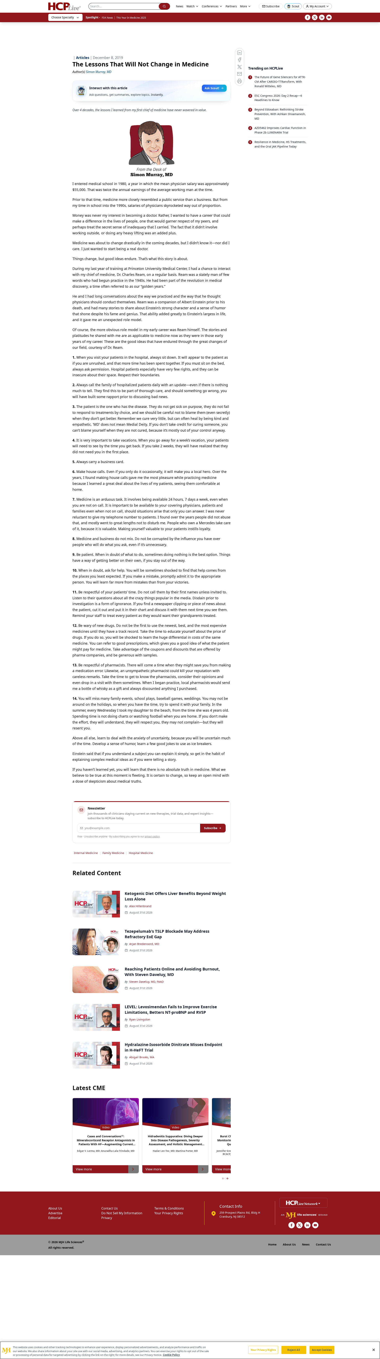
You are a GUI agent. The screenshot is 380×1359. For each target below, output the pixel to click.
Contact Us (109, 1208)
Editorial (54, 1218)
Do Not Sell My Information (121, 1213)
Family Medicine (113, 853)
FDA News (107, 17)
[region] (190, 1350)
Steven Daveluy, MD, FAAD (146, 982)
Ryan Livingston (139, 1019)
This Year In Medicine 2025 (131, 17)
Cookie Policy (171, 1355)
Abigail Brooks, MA (141, 1057)
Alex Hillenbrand (140, 906)
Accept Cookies (322, 1349)
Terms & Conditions (169, 1208)
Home (272, 1244)
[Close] (373, 1349)
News (179, 6)
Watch (190, 6)
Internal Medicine (86, 853)
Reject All (293, 1349)
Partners (231, 6)
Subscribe (210, 828)
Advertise (55, 1213)
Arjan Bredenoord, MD (144, 944)
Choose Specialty (62, 17)
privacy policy (152, 836)
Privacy (106, 1218)
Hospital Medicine (141, 853)
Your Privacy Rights (168, 1213)
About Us (55, 1208)
